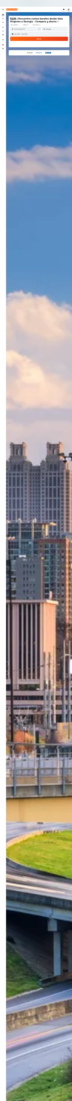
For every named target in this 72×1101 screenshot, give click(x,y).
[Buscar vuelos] (3, 15)
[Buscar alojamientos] (3, 18)
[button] (3, 9)
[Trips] (3, 40)
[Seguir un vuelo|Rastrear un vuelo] (3, 31)
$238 (13, 18)
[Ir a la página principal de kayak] (11, 9)
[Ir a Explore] (3, 27)
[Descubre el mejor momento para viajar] (3, 35)
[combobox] (36, 25)
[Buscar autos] (3, 22)
